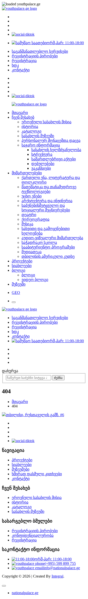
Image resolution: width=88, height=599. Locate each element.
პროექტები (22, 261)
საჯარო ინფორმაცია (41, 145)
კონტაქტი (21, 70)
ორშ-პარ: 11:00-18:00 (65, 43)
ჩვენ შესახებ (23, 117)
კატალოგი (31, 131)
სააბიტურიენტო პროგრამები (48, 247)
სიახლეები (22, 266)
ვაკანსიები (41, 168)
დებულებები (42, 164)
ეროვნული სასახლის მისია (46, 122)
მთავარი (20, 113)
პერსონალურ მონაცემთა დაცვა (51, 140)
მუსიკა (27, 224)
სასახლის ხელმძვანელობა (56, 150)
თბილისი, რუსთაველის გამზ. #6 (35, 415)
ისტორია (30, 126)
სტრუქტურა (41, 154)
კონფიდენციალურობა (33, 535)
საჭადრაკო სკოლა (39, 242)
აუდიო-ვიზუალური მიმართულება (52, 238)
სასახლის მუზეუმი (38, 136)
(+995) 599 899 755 (60, 563)
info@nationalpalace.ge (62, 568)
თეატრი (29, 215)
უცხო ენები (32, 196)
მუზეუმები (20, 469)
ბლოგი (18, 270)
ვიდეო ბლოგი (35, 280)
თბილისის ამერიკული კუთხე (48, 256)
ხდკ (15, 65)
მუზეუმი (18, 284)
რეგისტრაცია (24, 61)
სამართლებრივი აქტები (53, 159)
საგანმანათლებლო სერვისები (40, 51)
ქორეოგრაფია (35, 219)
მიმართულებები (27, 173)
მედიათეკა (32, 252)
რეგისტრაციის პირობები (35, 56)
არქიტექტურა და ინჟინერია (47, 201)
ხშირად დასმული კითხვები (37, 474)
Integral (57, 576)
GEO (16, 292)
